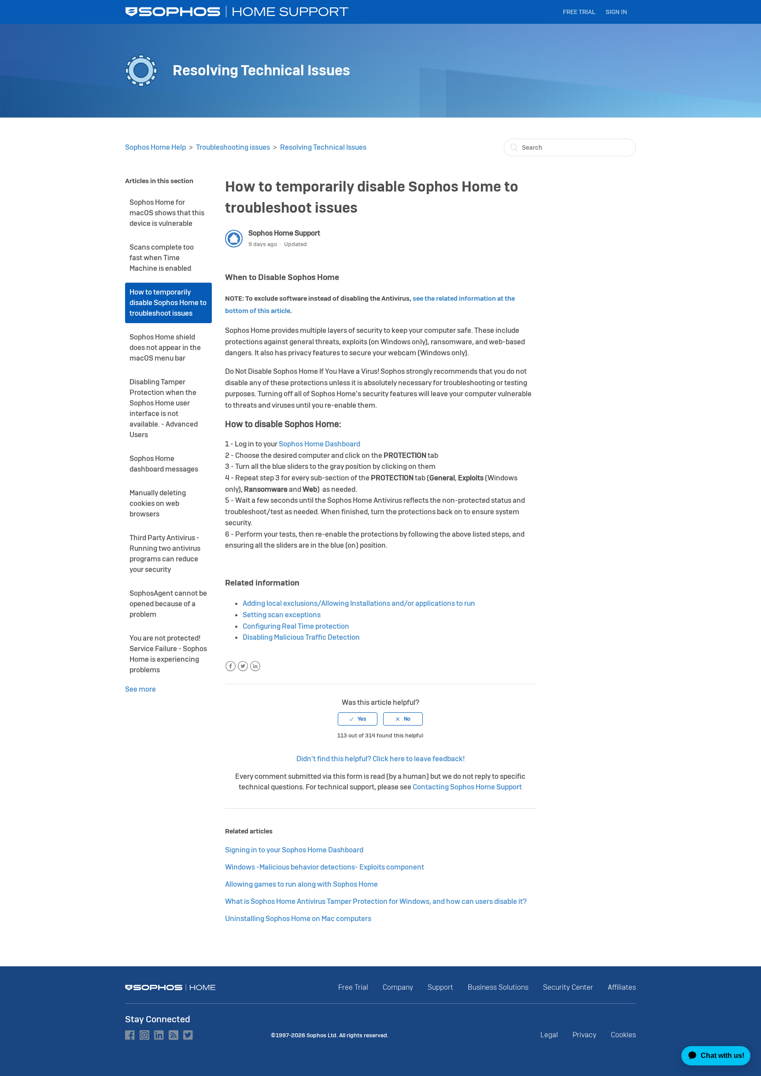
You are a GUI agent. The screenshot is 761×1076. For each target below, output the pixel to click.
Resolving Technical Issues (323, 147)
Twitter (242, 666)
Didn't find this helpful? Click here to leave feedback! (380, 758)
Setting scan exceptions (282, 614)
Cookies (623, 1034)
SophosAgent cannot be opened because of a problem (168, 604)
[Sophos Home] (170, 987)
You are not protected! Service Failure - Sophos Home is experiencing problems (168, 654)
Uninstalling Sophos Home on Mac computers (298, 918)
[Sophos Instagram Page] (144, 1035)
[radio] (357, 719)
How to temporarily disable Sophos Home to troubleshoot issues (168, 302)
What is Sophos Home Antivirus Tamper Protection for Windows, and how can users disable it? (376, 901)
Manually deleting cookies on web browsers (157, 503)
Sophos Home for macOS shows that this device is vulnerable (166, 213)
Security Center (568, 987)
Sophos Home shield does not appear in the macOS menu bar (165, 347)
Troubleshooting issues (233, 147)
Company (398, 987)
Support (440, 987)
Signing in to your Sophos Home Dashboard (294, 850)
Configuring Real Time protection (296, 626)
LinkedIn (255, 666)
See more (140, 689)
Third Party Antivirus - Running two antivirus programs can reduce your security (164, 553)
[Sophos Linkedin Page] (159, 1035)
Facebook (230, 666)
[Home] (238, 11)
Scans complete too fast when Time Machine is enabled (161, 258)
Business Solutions (498, 987)
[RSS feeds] (173, 1035)
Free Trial (579, 12)
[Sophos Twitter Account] (188, 1035)
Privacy (584, 1034)
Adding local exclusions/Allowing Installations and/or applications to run (359, 603)
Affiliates (622, 987)
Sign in (616, 12)
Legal (549, 1034)
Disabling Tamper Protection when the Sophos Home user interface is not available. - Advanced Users (163, 408)
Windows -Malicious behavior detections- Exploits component (324, 867)
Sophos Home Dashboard (319, 444)
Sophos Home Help (155, 147)
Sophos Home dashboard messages (163, 464)
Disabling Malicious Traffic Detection (301, 637)
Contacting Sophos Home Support (467, 787)
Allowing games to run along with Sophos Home (301, 884)
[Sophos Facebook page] (130, 1035)
